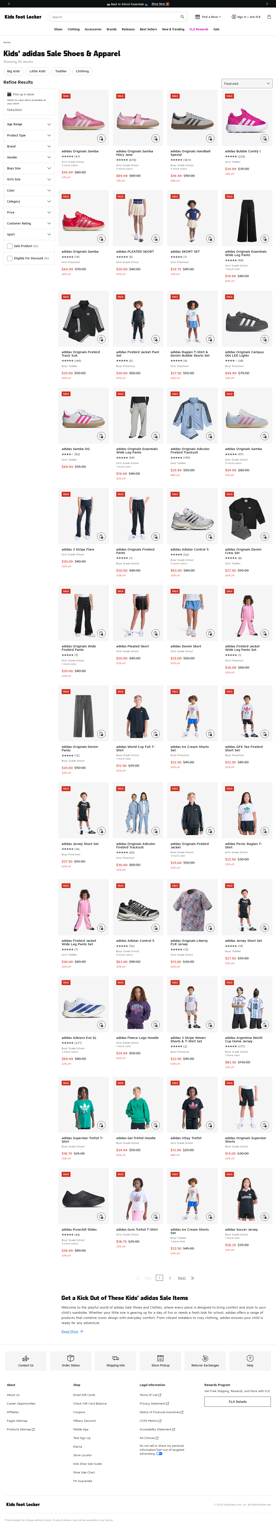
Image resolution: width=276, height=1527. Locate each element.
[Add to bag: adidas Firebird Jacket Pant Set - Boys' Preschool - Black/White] (156, 339)
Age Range (14, 124)
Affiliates (13, 1412)
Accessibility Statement (155, 1429)
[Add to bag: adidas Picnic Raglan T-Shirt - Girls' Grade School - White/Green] (265, 831)
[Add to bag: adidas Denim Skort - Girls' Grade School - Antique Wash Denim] (210, 633)
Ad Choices (147, 1438)
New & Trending (173, 29)
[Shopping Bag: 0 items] (269, 17)
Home (7, 42)
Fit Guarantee (82, 1481)
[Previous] (9, 4)
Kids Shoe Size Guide (87, 1463)
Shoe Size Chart (84, 1472)
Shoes (58, 29)
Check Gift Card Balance (90, 1403)
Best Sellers (148, 29)
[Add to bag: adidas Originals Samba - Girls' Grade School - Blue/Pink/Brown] (265, 436)
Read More (69, 1331)
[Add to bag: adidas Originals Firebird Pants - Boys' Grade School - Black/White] (156, 536)
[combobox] (118, 17)
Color (11, 190)
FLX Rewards (199, 29)
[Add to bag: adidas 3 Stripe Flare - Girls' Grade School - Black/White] (101, 536)
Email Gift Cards (84, 1395)
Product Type (16, 135)
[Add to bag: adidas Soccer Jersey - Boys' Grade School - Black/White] (265, 1217)
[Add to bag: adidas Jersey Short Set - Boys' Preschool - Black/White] (101, 831)
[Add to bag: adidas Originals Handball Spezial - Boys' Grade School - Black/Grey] (210, 138)
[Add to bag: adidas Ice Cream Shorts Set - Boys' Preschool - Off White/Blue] (210, 734)
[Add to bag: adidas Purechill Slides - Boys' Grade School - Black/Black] (101, 1217)
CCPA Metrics (149, 1420)
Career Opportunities (21, 1403)
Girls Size (13, 179)
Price (10, 212)
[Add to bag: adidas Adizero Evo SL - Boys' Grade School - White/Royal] (101, 1025)
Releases (128, 29)
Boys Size (14, 168)
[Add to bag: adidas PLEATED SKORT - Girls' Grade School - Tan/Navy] (156, 239)
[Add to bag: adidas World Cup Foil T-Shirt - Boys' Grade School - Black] (156, 734)
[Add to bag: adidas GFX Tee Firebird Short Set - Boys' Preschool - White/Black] (265, 734)
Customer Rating (19, 223)
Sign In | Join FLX (248, 17)
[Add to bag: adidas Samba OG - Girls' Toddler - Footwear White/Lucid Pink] (101, 436)
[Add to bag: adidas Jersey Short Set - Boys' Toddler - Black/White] (265, 928)
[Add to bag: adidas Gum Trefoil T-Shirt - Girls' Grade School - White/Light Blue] (156, 1217)
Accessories (93, 29)
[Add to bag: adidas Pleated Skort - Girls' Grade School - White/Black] (156, 633)
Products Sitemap (19, 1429)
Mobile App (80, 1429)
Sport (11, 234)
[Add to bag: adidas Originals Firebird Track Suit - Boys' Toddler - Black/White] (101, 339)
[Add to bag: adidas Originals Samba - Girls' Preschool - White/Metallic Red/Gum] (101, 239)
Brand (11, 146)
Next (182, 1278)
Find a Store (14, 109)
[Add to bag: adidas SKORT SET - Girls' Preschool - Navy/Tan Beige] (210, 239)
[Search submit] (182, 17)
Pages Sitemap (17, 1420)
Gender (12, 157)
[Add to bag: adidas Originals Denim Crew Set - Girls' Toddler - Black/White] (265, 536)
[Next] (267, 4)
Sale (216, 29)
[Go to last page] (192, 1278)
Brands (112, 29)
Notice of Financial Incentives (160, 1412)
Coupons (79, 1412)
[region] (138, 3)
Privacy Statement (152, 1403)
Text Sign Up (82, 1438)
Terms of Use (149, 1395)
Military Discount (84, 1420)
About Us (13, 1395)
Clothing (74, 29)
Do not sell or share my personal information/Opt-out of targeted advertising (162, 1449)
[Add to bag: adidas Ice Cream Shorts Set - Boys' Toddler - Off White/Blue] (210, 1217)
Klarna (77, 1446)
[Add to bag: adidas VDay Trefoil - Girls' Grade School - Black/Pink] (210, 1125)
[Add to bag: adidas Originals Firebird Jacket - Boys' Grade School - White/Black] (210, 831)
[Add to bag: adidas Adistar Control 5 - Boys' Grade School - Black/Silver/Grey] (156, 928)
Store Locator (82, 1455)
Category (13, 201)
